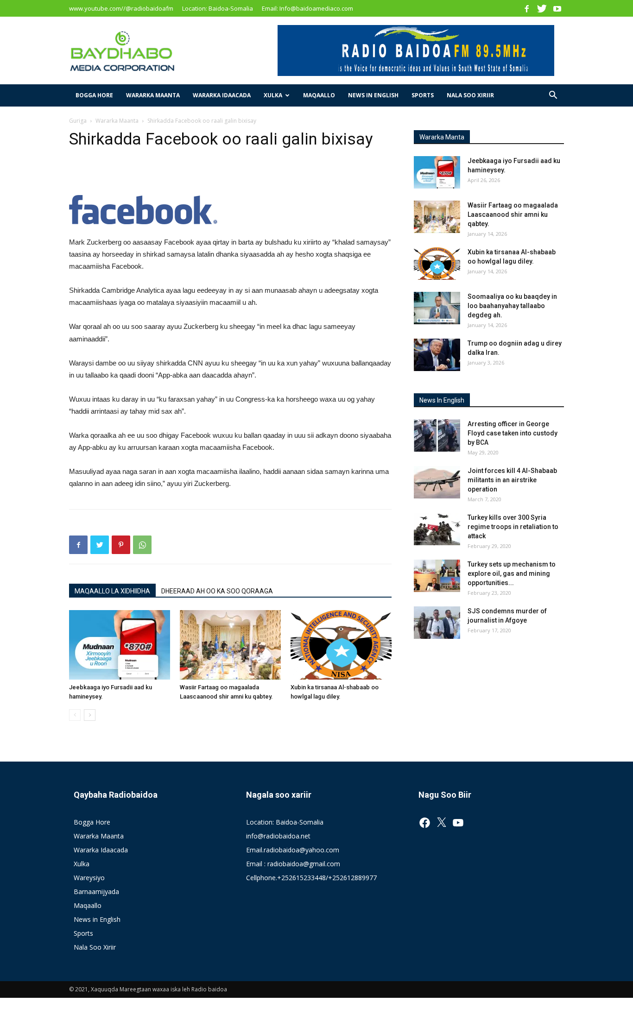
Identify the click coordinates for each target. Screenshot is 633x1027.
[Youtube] (557, 8)
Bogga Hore (94, 95)
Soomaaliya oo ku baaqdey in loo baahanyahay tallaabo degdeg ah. (512, 306)
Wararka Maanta (153, 95)
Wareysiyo (89, 877)
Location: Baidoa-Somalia (217, 8)
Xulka (273, 95)
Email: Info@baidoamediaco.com (307, 8)
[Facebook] (526, 8)
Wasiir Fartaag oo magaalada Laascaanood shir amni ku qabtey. (513, 214)
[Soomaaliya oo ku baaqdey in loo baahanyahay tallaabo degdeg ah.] (437, 308)
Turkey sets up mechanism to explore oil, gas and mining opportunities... (512, 573)
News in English (373, 95)
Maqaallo (319, 95)
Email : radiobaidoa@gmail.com (293, 863)
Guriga (78, 121)
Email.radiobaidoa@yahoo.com (292, 849)
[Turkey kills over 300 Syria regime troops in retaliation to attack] (437, 529)
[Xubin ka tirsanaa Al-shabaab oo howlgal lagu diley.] (341, 645)
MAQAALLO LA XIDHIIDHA (112, 591)
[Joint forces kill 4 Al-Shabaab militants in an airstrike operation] (437, 482)
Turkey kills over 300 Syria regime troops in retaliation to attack (513, 527)
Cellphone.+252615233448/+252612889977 (311, 877)
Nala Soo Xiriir (470, 95)
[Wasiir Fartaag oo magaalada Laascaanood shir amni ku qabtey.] (230, 645)
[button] (553, 96)
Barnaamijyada (96, 891)
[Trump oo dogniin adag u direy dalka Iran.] (437, 355)
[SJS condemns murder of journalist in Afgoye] (437, 622)
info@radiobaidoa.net (278, 836)
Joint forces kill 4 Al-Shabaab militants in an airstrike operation (512, 480)
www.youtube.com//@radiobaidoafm (121, 8)
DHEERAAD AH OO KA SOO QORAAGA (217, 591)
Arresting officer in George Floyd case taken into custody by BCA (512, 433)
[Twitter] (542, 8)
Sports (422, 95)
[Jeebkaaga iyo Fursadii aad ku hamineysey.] (119, 645)
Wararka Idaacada (222, 95)
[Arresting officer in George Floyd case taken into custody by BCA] (437, 435)
